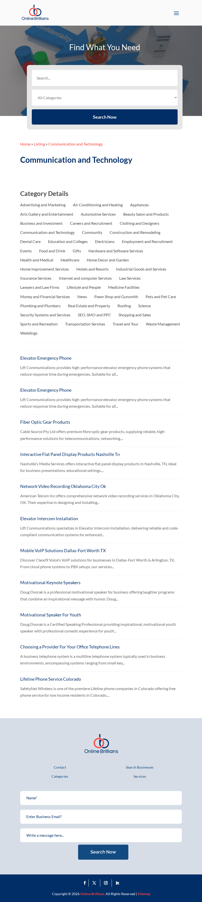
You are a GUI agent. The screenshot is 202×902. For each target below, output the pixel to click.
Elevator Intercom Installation (49, 518)
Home (25, 144)
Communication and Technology (75, 144)
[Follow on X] (95, 883)
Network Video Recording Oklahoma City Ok (63, 486)
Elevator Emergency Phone (45, 358)
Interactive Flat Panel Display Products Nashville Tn (70, 454)
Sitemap (144, 894)
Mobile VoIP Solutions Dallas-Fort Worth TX (63, 550)
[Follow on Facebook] (85, 883)
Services (140, 776)
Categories (59, 776)
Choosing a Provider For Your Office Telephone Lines (70, 646)
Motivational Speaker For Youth (50, 614)
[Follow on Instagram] (107, 883)
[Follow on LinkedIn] (117, 883)
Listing (39, 144)
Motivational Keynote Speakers (50, 582)
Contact (60, 767)
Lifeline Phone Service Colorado (50, 679)
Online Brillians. (92, 894)
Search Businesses (139, 767)
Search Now (105, 117)
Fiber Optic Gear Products (45, 422)
